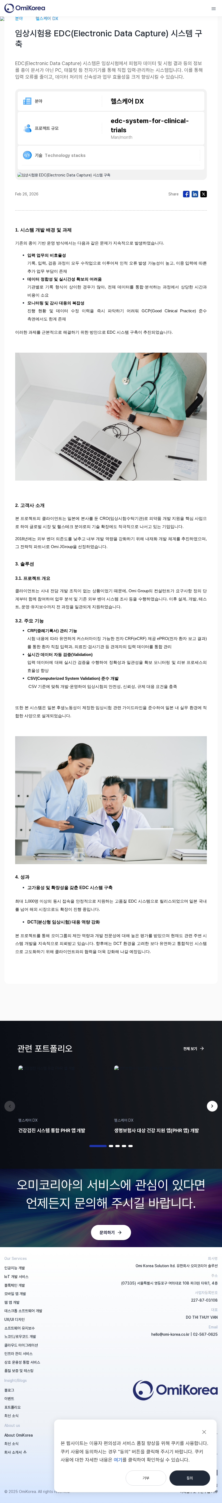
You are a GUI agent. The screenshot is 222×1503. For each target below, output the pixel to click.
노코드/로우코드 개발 (20, 1336)
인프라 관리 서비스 (18, 1353)
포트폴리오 (12, 1407)
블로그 (9, 1390)
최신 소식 (11, 1415)
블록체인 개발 (14, 1285)
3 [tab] (117, 1146)
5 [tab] (130, 1146)
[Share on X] (203, 194)
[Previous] (9, 1106)
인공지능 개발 (14, 1267)
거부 (146, 1478)
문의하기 (107, 1232)
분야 (19, 18)
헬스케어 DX (47, 18)
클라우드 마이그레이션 (21, 1345)
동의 (190, 1478)
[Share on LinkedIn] (195, 194)
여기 (118, 1459)
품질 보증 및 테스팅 (19, 1370)
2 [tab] (111, 1146)
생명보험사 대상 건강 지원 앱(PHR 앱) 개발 (156, 1130)
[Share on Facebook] (186, 194)
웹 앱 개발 (11, 1302)
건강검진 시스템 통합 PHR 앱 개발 (51, 1130)
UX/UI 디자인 (14, 1319)
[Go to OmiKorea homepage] (24, 8)
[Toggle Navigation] (214, 8)
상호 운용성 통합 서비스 (22, 1362)
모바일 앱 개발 (15, 1293)
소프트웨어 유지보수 (19, 1328)
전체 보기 (190, 1048)
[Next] (212, 1106)
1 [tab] (98, 1146)
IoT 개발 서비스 (16, 1276)
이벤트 (9, 1398)
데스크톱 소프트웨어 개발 (23, 1310)
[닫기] (204, 1432)
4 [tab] (124, 1146)
